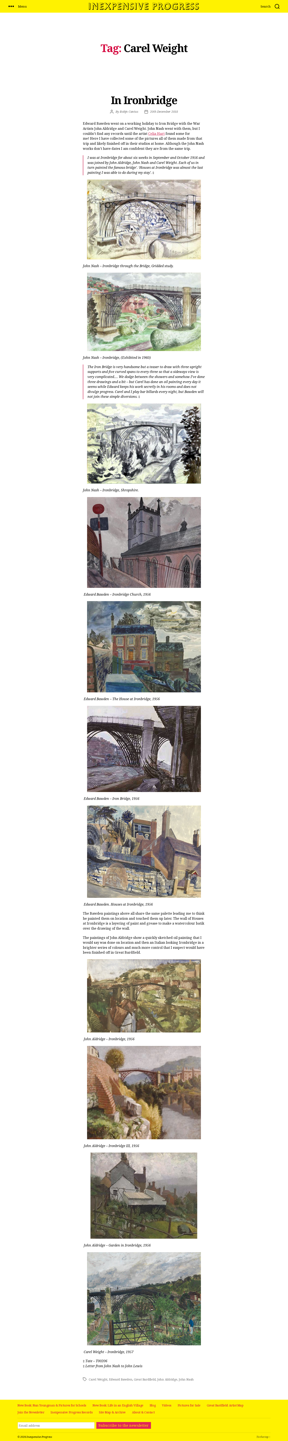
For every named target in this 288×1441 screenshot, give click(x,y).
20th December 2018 (164, 112)
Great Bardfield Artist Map (225, 1405)
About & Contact (143, 1412)
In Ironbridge (144, 100)
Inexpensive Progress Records (72, 1412)
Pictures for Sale (189, 1405)
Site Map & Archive (112, 1412)
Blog (153, 1405)
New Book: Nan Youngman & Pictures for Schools (51, 1405)
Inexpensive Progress (39, 1437)
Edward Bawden (120, 1379)
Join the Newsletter (30, 1412)
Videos (166, 1405)
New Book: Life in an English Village (118, 1405)
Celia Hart (156, 133)
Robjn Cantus (129, 112)
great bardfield (145, 1379)
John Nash (186, 1379)
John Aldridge (167, 1379)
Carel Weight (98, 1379)
